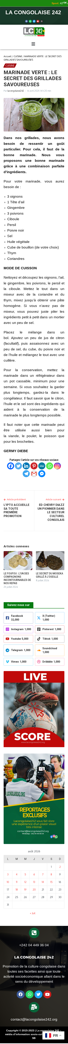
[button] (33, 43)
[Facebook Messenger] (41, 473)
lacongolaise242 (15, 90)
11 (16, 881)
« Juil (32, 913)
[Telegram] (26, 473)
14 (43, 881)
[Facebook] (26, 21)
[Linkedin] (26, 465)
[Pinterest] (34, 465)
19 (25, 889)
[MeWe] (41, 465)
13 (34, 881)
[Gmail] (34, 473)
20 (34, 889)
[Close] (65, 2)
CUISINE (18, 56)
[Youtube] (37, 21)
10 (8, 881)
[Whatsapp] (30, 21)
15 (51, 881)
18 (17, 889)
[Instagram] (57, 465)
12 (25, 881)
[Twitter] (34, 21)
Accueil (7, 56)
